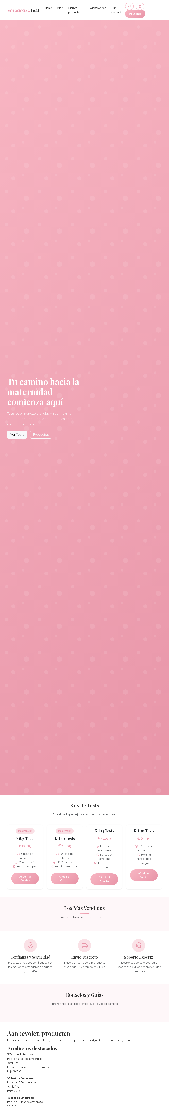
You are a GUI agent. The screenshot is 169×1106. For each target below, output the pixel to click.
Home (48, 8)
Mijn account (116, 10)
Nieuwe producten (74, 10)
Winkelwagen (98, 8)
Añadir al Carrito (25, 878)
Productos (41, 434)
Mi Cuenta (135, 13)
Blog (60, 8)
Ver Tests (17, 434)
